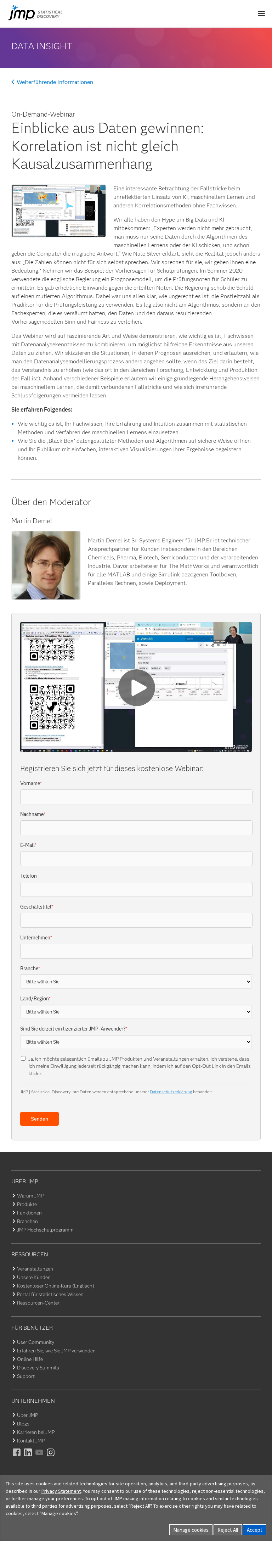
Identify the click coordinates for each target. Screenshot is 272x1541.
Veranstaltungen (35, 1269)
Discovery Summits (38, 1367)
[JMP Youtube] (39, 1457)
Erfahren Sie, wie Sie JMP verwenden (56, 1350)
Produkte (27, 1204)
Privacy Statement (61, 1491)
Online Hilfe (30, 1359)
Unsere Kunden (34, 1277)
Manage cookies (191, 1529)
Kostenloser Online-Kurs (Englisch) (55, 1286)
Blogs (23, 1423)
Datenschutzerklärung (171, 1091)
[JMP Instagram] (51, 1457)
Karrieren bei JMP (36, 1432)
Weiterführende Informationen (55, 82)
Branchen (27, 1221)
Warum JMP (30, 1196)
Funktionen (29, 1213)
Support (26, 1376)
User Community (35, 1342)
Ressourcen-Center (38, 1303)
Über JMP (27, 1415)
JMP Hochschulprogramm (45, 1230)
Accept (254, 1529)
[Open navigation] (261, 13)
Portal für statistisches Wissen (50, 1294)
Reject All (227, 1529)
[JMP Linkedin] (28, 1457)
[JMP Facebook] (17, 1457)
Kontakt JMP (31, 1440)
